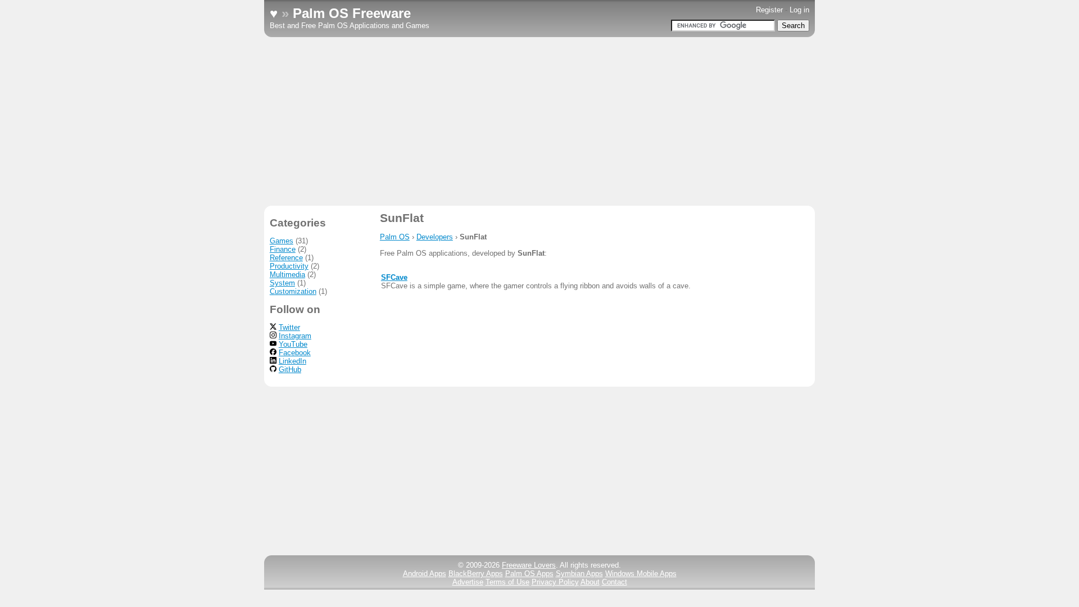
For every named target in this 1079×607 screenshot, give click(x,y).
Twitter (289, 327)
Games (281, 241)
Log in (799, 10)
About (590, 582)
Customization (293, 291)
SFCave (394, 277)
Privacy (555, 582)
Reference (286, 257)
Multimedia (287, 274)
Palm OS (395, 237)
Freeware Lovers (529, 565)
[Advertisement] (539, 121)
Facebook (295, 352)
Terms (507, 582)
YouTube (293, 344)
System (282, 283)
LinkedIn (292, 361)
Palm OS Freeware (352, 13)
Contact (614, 582)
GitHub (290, 369)
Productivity (289, 266)
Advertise (467, 582)
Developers (434, 237)
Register (769, 10)
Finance (283, 249)
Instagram (295, 336)
